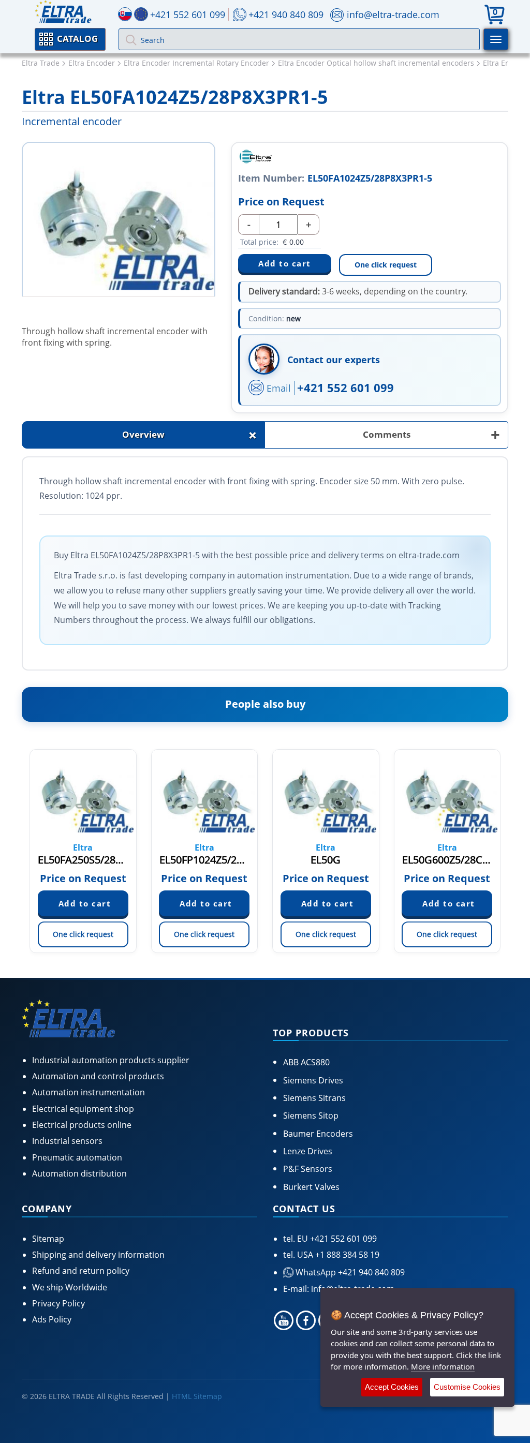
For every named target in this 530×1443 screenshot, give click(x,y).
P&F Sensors (307, 1168)
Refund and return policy (80, 1270)
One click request (386, 265)
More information (443, 1366)
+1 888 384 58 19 (346, 1254)
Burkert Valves (311, 1187)
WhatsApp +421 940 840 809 (349, 1272)
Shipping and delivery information (98, 1254)
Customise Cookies (467, 1386)
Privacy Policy (58, 1303)
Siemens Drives (313, 1080)
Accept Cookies (392, 1386)
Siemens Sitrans (314, 1098)
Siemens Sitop (310, 1115)
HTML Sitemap (197, 1396)
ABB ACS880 (306, 1062)
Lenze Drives (307, 1151)
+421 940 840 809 (285, 14)
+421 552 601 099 (345, 387)
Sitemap (48, 1238)
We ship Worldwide (69, 1287)
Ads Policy (51, 1319)
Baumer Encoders (318, 1133)
